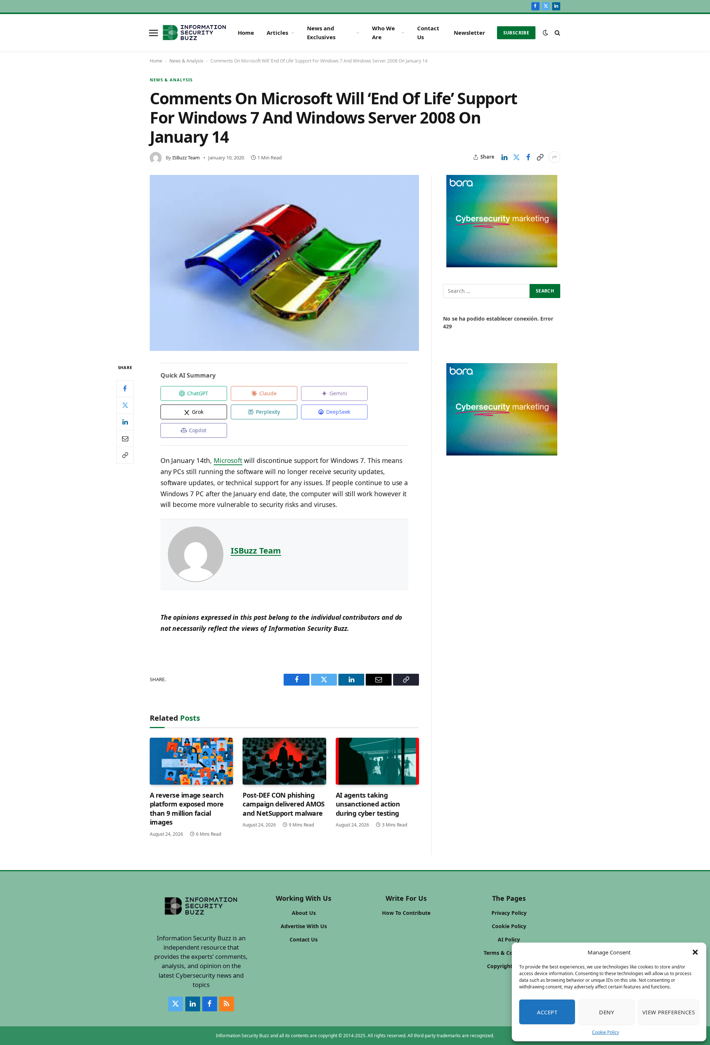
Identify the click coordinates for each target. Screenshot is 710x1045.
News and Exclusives (321, 32)
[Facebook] (124, 388)
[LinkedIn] (124, 421)
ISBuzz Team (186, 157)
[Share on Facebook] (528, 157)
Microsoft (228, 460)
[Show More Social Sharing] (554, 157)
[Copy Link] (539, 157)
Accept (547, 1012)
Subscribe (516, 33)
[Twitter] (124, 404)
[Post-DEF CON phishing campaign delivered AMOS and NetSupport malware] (284, 761)
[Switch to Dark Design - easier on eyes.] (545, 32)
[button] (695, 952)
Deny (606, 1012)
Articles (277, 32)
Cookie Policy (605, 1032)
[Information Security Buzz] (194, 32)
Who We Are (383, 32)
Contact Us (428, 32)
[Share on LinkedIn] (504, 157)
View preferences (668, 1012)
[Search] (556, 32)
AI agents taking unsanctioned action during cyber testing (368, 804)
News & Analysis (186, 61)
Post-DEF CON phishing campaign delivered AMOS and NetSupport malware (284, 804)
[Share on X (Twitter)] (516, 157)
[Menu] (153, 33)
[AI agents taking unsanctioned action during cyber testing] (377, 761)
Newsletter (469, 32)
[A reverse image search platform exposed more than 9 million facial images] (191, 761)
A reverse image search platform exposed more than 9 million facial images (187, 808)
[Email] (124, 438)
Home (246, 32)
